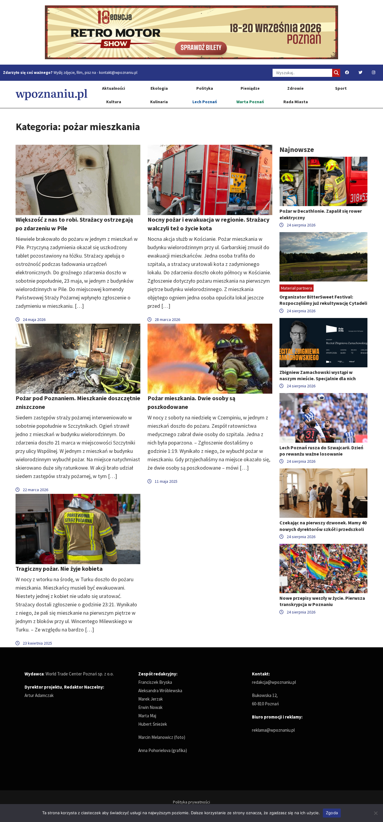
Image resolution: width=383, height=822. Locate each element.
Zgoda (332, 812)
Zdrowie (295, 88)
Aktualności (113, 88)
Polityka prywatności (191, 802)
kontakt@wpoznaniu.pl (118, 72)
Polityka (204, 88)
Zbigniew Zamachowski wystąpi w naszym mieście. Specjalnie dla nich (317, 375)
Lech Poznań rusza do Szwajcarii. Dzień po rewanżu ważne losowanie (321, 451)
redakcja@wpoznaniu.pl (274, 682)
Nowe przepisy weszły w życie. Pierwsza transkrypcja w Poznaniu (322, 601)
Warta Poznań (250, 101)
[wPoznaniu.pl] (51, 94)
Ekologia (159, 88)
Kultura (113, 101)
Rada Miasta (295, 101)
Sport (341, 88)
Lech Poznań (204, 101)
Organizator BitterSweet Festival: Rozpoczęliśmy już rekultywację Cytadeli (323, 300)
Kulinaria (159, 101)
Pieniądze (250, 88)
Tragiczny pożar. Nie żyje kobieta (59, 568)
